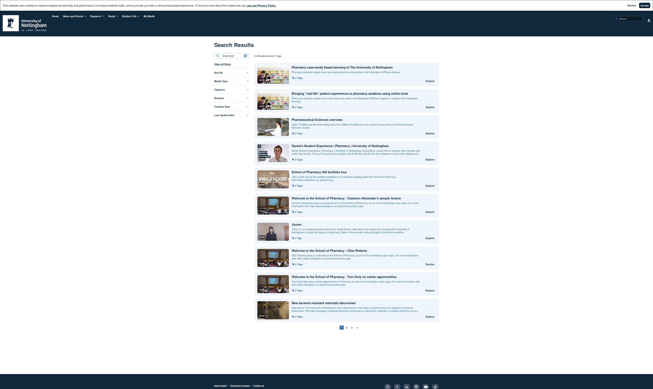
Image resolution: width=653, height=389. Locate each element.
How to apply (220, 385)
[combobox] (231, 55)
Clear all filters (222, 64)
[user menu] (649, 20)
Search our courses (240, 385)
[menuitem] (55, 16)
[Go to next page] (357, 328)
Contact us (258, 385)
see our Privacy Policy (261, 5)
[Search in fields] (245, 55)
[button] (297, 77)
